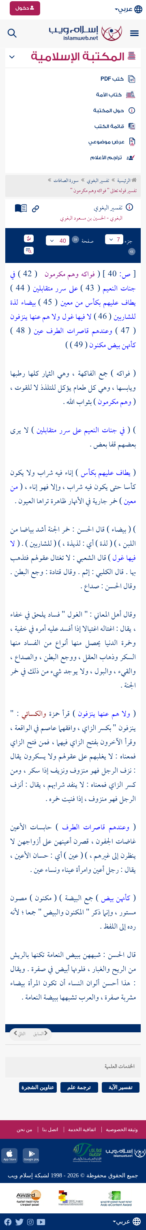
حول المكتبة (108, 110)
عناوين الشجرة (37, 1087)
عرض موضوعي (106, 142)
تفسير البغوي (98, 181)
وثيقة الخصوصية (122, 1129)
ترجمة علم (79, 1087)
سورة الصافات (66, 181)
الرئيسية (124, 181)
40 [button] (63, 240)
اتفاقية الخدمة (82, 1129)
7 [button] (118, 239)
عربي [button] (125, 9)
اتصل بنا (50, 1129)
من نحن (24, 1129)
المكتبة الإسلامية (79, 56)
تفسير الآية (121, 1087)
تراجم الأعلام (106, 157)
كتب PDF (112, 79)
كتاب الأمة (109, 95)
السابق (38, 1034)
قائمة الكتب (109, 126)
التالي (21, 1034)
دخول (22, 8)
